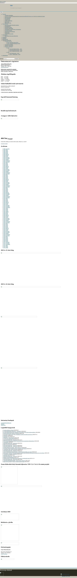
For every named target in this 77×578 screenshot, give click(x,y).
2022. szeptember (6, 196)
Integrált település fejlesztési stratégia (12, 25)
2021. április (5, 209)
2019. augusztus (6, 222)
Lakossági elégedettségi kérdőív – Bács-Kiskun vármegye (14, 460)
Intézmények (4, 34)
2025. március (6, 166)
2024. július (5, 174)
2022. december (6, 193)
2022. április (5, 200)
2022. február (5, 203)
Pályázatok (4, 37)
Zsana (11, 5)
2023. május (5, 190)
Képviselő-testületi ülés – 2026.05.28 (10, 443)
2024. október (6, 171)
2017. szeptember (6, 244)
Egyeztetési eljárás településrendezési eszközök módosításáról (15, 448)
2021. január (5, 210)
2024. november (6, 170)
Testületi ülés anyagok (9, 33)
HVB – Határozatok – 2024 (15, 54)
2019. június (5, 224)
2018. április (5, 240)
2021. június (5, 208)
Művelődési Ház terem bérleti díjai (11, 35)
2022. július (5, 198)
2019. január (5, 230)
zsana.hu (2, 423)
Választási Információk (6, 40)
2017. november (6, 243)
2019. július (5, 223)
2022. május (5, 199)
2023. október (6, 184)
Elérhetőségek (5, 55)
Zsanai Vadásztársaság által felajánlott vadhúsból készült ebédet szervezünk (17, 451)
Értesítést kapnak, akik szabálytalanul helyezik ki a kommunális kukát (16, 458)
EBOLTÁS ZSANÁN (7, 444)
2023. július (5, 187)
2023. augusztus (6, 186)
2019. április (5, 227)
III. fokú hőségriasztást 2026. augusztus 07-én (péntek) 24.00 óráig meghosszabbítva (19, 432)
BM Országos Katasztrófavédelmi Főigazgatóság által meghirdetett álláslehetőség (18, 441)
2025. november (6, 158)
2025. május (5, 164)
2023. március (6, 192)
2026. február (5, 155)
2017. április (5, 247)
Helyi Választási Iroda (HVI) (12, 42)
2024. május (5, 177)
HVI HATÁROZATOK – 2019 (16, 49)
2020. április (5, 213)
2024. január (5, 181)
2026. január (5, 156)
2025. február (5, 167)
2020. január (5, 217)
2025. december (6, 157)
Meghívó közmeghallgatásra (8, 457)
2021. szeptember (6, 207)
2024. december (6, 169)
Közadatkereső (7, 26)
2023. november (6, 183)
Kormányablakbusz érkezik (8, 430)
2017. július (5, 245)
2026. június (5, 151)
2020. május (5, 212)
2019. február (5, 229)
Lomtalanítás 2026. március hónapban (10, 449)
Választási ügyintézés (9, 44)
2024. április (5, 178)
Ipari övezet (7, 21)
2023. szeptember (6, 185)
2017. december (6, 242)
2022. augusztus (6, 197)
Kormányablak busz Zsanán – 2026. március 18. (12, 447)
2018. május (5, 238)
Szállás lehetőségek (8, 20)
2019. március (6, 228)
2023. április (5, 191)
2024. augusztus (6, 173)
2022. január (5, 204)
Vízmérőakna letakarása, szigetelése (10, 454)
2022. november (6, 194)
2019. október (6, 220)
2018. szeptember (6, 234)
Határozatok (7, 32)
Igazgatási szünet (6, 436)
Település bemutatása (9, 15)
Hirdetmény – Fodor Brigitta (8, 437)
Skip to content (3, 1)
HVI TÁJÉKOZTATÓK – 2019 (16, 51)
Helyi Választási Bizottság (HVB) (13, 43)
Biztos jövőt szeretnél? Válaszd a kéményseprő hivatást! (14, 461)
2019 (8, 47)
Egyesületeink (7, 18)
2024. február (5, 180)
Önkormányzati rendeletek (10, 31)
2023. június (5, 189)
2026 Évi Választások (9, 45)
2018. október (6, 233)
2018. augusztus (6, 235)
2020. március (6, 215)
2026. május (5, 152)
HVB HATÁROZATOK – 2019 (16, 50)
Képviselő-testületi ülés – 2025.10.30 (10, 459)
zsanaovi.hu (3, 425)
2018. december (6, 231)
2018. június (5, 237)
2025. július (5, 162)
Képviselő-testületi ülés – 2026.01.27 (10, 450)
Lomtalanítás (5, 442)
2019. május (5, 225)
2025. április (5, 165)
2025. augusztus (6, 161)
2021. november (6, 206)
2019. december (6, 218)
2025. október (6, 159)
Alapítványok (7, 19)
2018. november (6, 232)
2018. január (5, 241)
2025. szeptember (6, 160)
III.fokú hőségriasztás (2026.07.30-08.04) (11, 433)
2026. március (6, 154)
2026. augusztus (6, 148)
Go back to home (4, 143)
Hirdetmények (5, 39)
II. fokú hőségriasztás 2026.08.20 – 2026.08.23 (12, 431)
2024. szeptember (6, 172)
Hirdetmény (5, 435)
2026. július (5, 149)
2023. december (6, 182)
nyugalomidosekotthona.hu (6, 422)
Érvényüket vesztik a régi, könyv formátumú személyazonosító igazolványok (17, 434)
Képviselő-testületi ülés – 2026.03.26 (10, 446)
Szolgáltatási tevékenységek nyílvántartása (13, 29)
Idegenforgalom (8, 17)
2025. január (5, 168)
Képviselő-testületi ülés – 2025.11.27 (10, 456)
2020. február (5, 216)
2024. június (5, 175)
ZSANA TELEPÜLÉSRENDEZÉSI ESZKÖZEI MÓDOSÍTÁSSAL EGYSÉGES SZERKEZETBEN (25, 16)
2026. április (5, 153)
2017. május (5, 246)
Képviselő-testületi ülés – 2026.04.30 (10, 445)
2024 (8, 52)
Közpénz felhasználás (9, 28)
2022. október (6, 195)
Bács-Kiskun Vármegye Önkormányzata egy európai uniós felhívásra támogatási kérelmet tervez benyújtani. (23, 453)
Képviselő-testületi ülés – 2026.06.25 (10, 439)
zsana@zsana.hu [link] (4, 67)
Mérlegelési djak (8, 22)
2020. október (6, 211)
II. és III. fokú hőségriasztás (8, 438)
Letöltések (4, 38)
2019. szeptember (6, 221)
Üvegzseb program (8, 30)
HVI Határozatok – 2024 (14, 53)
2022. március (6, 202)
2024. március (6, 179)
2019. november (6, 219)
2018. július (5, 236)
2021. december (6, 205)
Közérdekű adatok (8, 27)
